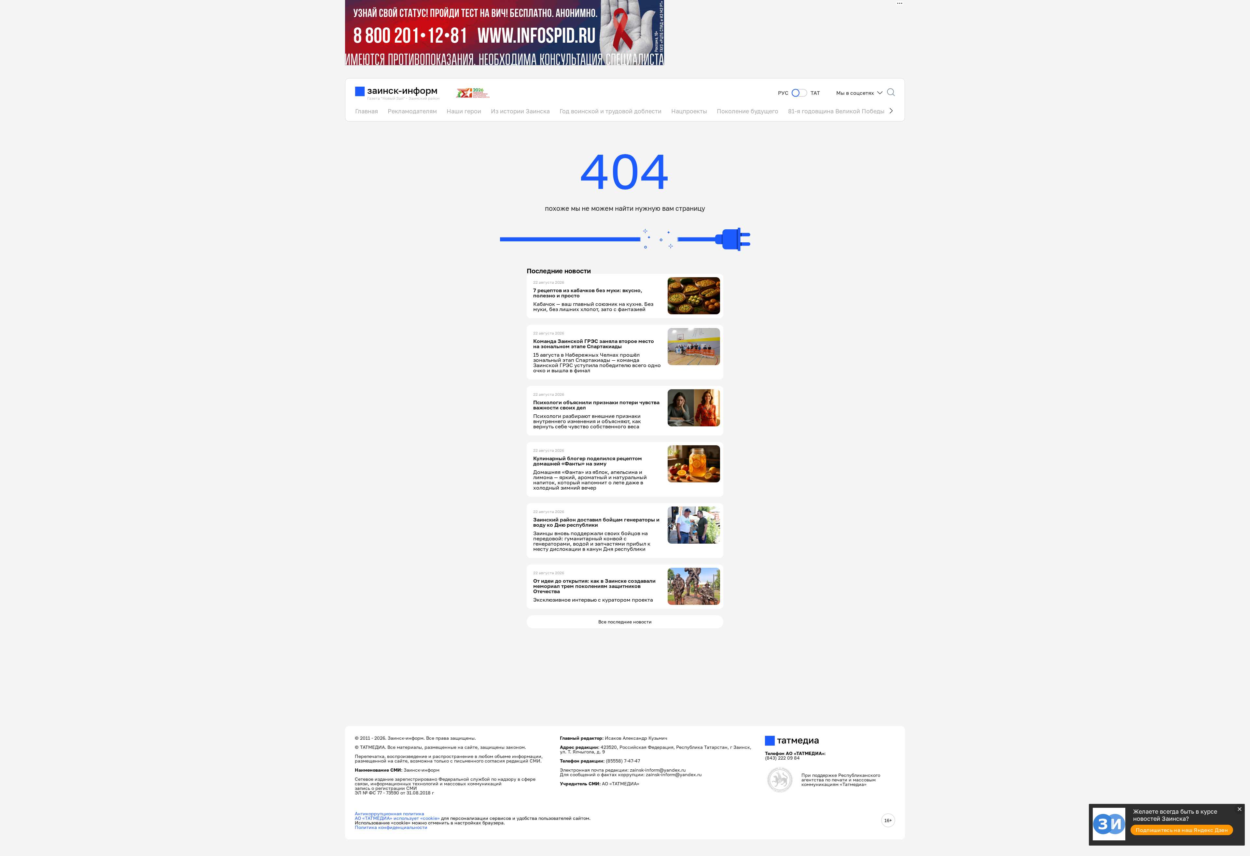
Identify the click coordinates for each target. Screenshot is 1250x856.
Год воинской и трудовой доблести (610, 111)
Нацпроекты (689, 111)
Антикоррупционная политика (389, 813)
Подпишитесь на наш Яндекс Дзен (1182, 830)
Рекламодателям (412, 111)
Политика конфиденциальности (391, 827)
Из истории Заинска (520, 111)
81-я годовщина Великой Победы (836, 111)
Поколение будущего (747, 111)
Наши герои (464, 111)
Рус (783, 93)
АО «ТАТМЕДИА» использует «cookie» (397, 818)
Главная (366, 111)
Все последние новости (625, 621)
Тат (815, 93)
